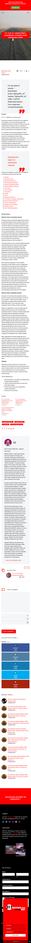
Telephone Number (7, 885)
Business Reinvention (7, 421)
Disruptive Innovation (9, 197)
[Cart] (3, 13)
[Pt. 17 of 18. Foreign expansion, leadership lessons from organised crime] (9, 575)
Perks (5, 195)
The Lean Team (8, 190)
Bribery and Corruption (10, 181)
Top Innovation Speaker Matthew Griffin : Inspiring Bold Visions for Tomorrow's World (18, 767)
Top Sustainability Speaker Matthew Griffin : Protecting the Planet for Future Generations (18, 758)
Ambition (6, 177)
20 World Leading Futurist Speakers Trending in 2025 (17, 700)
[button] (25, 567)
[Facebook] (2, 428)
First (3, 876)
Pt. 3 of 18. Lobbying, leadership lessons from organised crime (21, 401)
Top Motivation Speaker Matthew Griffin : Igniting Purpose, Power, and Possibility (18, 775)
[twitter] (16, 822)
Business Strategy (19, 421)
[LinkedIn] (11, 428)
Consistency (7, 191)
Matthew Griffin (7, 71)
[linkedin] (10, 822)
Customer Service (8, 179)
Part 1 (4, 117)
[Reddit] (13, 428)
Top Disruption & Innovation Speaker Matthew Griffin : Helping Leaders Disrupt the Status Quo (18, 730)
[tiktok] (13, 822)
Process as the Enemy (10, 202)
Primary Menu (28, 13)
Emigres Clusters (8, 206)
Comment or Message (8, 897)
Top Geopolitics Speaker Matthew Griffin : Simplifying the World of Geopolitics (18, 715)
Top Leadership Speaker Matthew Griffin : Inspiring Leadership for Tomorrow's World (18, 722)
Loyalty (6, 193)
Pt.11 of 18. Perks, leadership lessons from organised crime (7, 401)
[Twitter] (4, 428)
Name (4, 872)
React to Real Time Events (11, 200)
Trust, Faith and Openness (10, 208)
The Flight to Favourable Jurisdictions (13, 199)
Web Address (6, 891)
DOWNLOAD (15, 7)
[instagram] (6, 822)
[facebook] (3, 822)
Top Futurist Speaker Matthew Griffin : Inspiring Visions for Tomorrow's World (17, 707)
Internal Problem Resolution (11, 186)
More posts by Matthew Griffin (13, 560)
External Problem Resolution (11, 184)
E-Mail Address (6, 879)
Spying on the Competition (11, 204)
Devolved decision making (11, 182)
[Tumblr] (9, 428)
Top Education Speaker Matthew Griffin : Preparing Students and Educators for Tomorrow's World (17, 749)
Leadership (5, 424)
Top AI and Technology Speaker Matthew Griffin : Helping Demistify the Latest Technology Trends (18, 739)
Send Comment (8, 631)
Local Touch (7, 188)
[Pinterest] (6, 428)
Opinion (3, 73)
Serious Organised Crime (17, 424)
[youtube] (19, 822)
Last (17, 876)
